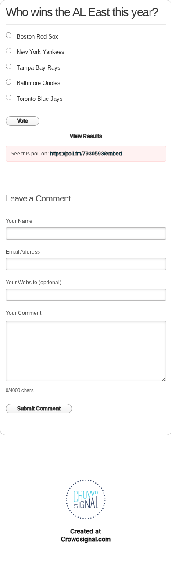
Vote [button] (22, 121)
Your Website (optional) (33, 282)
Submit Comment (39, 409)
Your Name (19, 221)
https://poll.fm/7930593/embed (86, 154)
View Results (86, 136)
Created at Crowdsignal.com (86, 535)
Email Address (23, 252)
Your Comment (23, 313)
